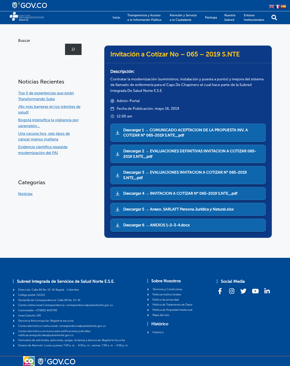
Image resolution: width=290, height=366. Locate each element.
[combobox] (40, 49)
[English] (272, 6)
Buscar (24, 40)
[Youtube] (255, 291)
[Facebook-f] (220, 291)
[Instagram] (232, 291)
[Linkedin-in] (267, 291)
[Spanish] (284, 6)
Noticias (25, 193)
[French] (278, 6)
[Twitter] (243, 291)
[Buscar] (274, 17)
